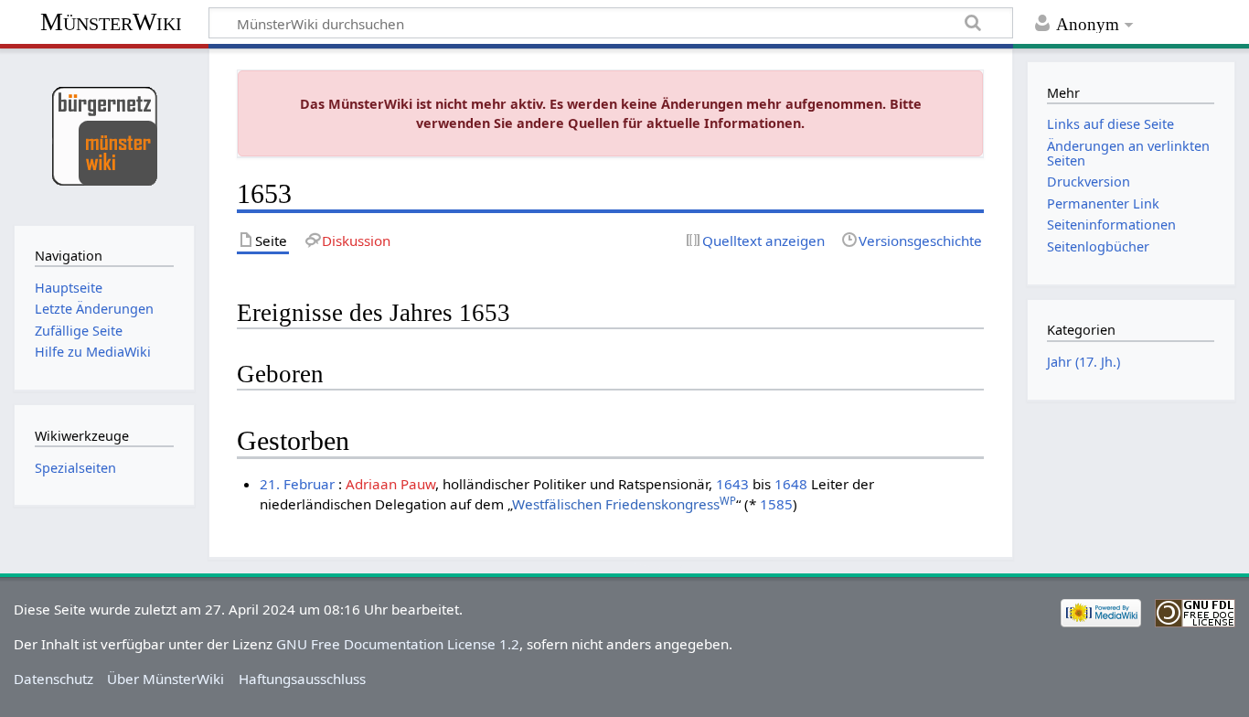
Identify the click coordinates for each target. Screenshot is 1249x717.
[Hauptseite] (103, 135)
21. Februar (297, 484)
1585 (776, 504)
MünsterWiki (111, 21)
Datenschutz (53, 678)
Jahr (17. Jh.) (1083, 361)
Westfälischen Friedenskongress (624, 504)
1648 (790, 484)
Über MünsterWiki (165, 678)
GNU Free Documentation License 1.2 (397, 644)
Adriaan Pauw (390, 484)
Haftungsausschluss (302, 678)
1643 (732, 484)
